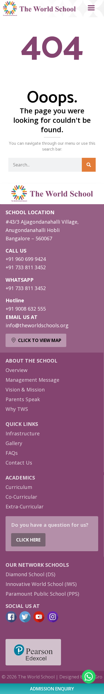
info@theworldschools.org (37, 325)
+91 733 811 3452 (26, 267)
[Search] (89, 165)
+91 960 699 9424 (26, 259)
